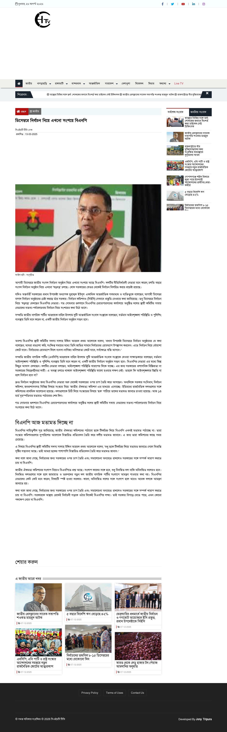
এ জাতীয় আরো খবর (28, 579)
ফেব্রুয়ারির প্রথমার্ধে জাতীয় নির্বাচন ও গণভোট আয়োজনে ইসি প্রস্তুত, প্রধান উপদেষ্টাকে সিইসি (137, 618)
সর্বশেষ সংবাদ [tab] (175, 112)
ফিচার (151, 83)
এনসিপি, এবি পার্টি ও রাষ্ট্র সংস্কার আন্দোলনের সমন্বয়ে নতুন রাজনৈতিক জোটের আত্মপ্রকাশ (36, 663)
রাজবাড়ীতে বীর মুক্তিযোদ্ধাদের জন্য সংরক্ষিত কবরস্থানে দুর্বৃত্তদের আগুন (194, 151)
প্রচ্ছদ (23, 112)
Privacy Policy (89, 693)
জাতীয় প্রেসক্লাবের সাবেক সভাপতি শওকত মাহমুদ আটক (136, 94)
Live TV (178, 83)
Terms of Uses (114, 693)
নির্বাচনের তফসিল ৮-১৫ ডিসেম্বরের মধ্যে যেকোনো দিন (88, 657)
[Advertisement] (113, 52)
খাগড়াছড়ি (42, 83)
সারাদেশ (109, 83)
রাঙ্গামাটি (59, 83)
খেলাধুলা (126, 83)
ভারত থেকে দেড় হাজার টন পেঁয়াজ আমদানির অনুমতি (136, 665)
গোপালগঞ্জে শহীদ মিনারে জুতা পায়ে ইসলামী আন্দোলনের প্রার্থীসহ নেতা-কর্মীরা (198, 181)
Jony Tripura (204, 719)
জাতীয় (29, 83)
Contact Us (137, 693)
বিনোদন (139, 83)
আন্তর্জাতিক (94, 83)
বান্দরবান (76, 83)
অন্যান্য (163, 83)
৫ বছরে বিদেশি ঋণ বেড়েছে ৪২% (87, 614)
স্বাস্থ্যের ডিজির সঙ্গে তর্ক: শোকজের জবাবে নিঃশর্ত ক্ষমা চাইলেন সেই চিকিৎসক (72, 94)
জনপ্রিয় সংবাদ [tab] (198, 112)
